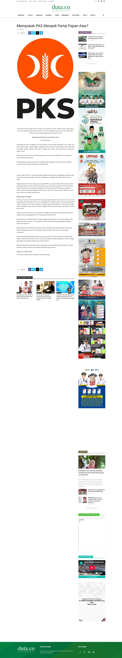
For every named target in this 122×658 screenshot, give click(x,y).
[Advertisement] (45, 123)
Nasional (39, 292)
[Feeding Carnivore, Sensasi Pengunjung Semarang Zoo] (82, 39)
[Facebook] (96, 1)
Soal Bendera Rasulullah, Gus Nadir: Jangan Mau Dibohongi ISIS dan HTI (96, 46)
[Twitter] (101, 1)
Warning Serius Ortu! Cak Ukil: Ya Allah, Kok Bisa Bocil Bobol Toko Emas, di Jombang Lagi (25, 296)
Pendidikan (65, 15)
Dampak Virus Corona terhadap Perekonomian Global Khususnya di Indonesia (91, 473)
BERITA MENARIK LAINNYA (25, 277)
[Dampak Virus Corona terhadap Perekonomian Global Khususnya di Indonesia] (91, 462)
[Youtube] (104, 1)
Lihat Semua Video (92, 577)
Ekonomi (48, 15)
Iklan (31, 1)
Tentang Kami (51, 1)
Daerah (18, 292)
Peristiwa (21, 15)
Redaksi (35, 1)
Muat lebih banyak (91, 63)
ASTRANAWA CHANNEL (85, 556)
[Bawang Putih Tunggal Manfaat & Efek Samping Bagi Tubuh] (82, 492)
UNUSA (57, 15)
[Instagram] (98, 1)
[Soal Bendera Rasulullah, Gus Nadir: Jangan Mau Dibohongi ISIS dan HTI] (82, 47)
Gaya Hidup (75, 15)
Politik (30, 15)
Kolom (92, 15)
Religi (85, 15)
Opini (80, 467)
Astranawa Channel (42, 1)
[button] (103, 15)
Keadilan (39, 15)
